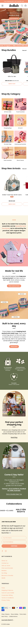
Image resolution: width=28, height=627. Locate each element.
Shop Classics (6, 614)
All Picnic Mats (7, 112)
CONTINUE (14, 546)
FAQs (3, 588)
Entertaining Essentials (20, 144)
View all (24, 50)
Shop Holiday (14, 614)
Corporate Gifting (7, 595)
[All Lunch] (20, 120)
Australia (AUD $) (7, 620)
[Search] (22, 6)
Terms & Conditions (8, 598)
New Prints (5, 616)
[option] (14, 26)
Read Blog (14, 437)
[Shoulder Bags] (8, 137)
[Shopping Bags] (8, 120)
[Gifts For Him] (12, 64)
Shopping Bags (8, 128)
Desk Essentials (8, 160)
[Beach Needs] (20, 153)
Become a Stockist (7, 575)
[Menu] (2, 5)
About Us (4, 561)
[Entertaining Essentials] (20, 137)
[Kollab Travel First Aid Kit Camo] (12, 183)
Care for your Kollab (8, 593)
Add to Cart (11, 83)
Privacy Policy (6, 600)
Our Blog (4, 573)
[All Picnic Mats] (8, 104)
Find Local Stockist (7, 568)
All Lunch (20, 128)
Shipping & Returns (7, 590)
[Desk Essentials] (8, 153)
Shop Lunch (14, 346)
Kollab (8, 624)
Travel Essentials (20, 112)
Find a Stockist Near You (14, 494)
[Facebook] (2, 551)
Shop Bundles (9, 50)
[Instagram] (6, 551)
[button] (11, 41)
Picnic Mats (23, 614)
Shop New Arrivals (11, 168)
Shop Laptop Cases (14, 286)
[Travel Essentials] (20, 104)
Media (3, 578)
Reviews (4, 570)
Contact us (5, 563)
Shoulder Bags (7, 144)
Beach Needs (20, 160)
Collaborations (13, 616)
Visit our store (6, 565)
